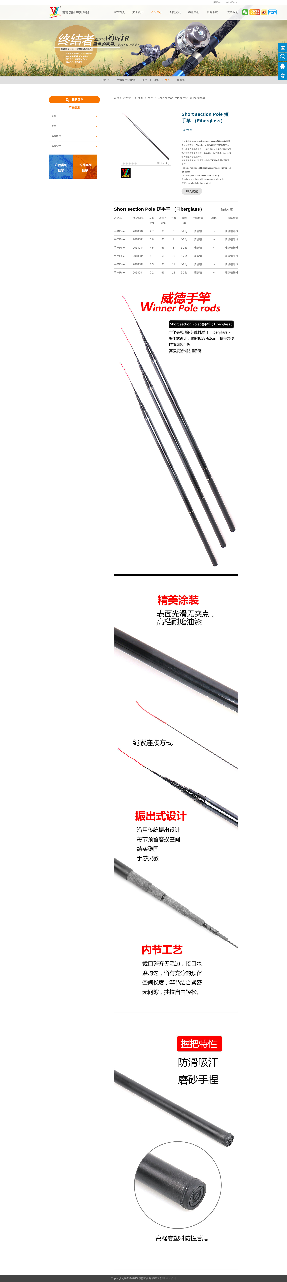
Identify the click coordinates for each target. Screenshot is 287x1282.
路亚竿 (106, 80)
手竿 (167, 80)
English (234, 2)
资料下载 (212, 12)
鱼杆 (141, 98)
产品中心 (156, 12)
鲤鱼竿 (181, 80)
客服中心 (193, 12)
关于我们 (138, 12)
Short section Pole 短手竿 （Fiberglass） (182, 98)
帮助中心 (218, 2)
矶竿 (156, 80)
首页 (116, 98)
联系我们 (232, 12)
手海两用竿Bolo (126, 80)
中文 (228, 2)
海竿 (144, 80)
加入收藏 (192, 191)
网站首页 (119, 12)
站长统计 (171, 1278)
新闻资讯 (175, 12)
